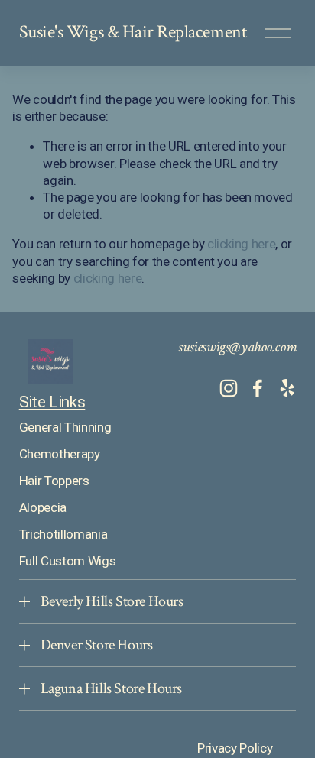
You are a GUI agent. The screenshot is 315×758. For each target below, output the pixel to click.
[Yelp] (287, 388)
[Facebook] (257, 388)
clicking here (241, 243)
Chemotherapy (59, 454)
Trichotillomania (63, 534)
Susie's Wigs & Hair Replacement (132, 32)
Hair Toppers (54, 480)
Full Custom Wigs (67, 560)
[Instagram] (228, 388)
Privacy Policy (234, 748)
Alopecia (43, 507)
